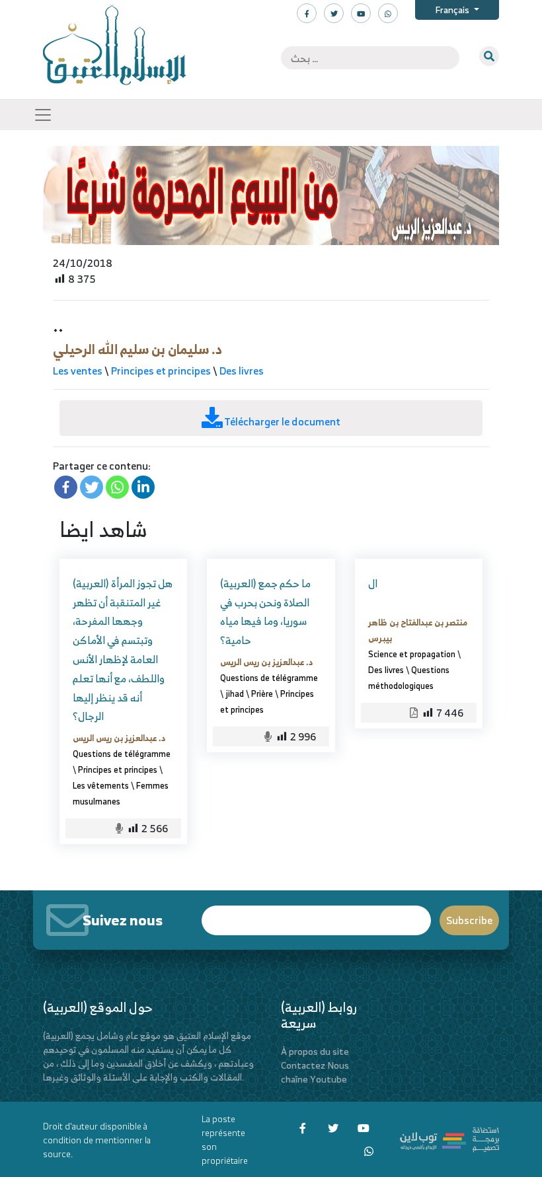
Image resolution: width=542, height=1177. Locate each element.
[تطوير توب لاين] (449, 1138)
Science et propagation (411, 654)
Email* (316, 914)
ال (372, 583)
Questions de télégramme (122, 753)
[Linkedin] (143, 487)
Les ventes (77, 370)
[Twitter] (91, 487)
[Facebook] (65, 487)
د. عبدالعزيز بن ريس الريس (119, 738)
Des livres (241, 370)
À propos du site (315, 1051)
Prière (262, 693)
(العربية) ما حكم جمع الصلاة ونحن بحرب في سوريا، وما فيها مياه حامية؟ (265, 611)
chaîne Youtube (314, 1079)
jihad (234, 693)
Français (453, 9)
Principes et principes (161, 370)
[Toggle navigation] (43, 115)
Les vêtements (101, 785)
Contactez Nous (315, 1065)
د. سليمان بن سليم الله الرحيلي (137, 349)
